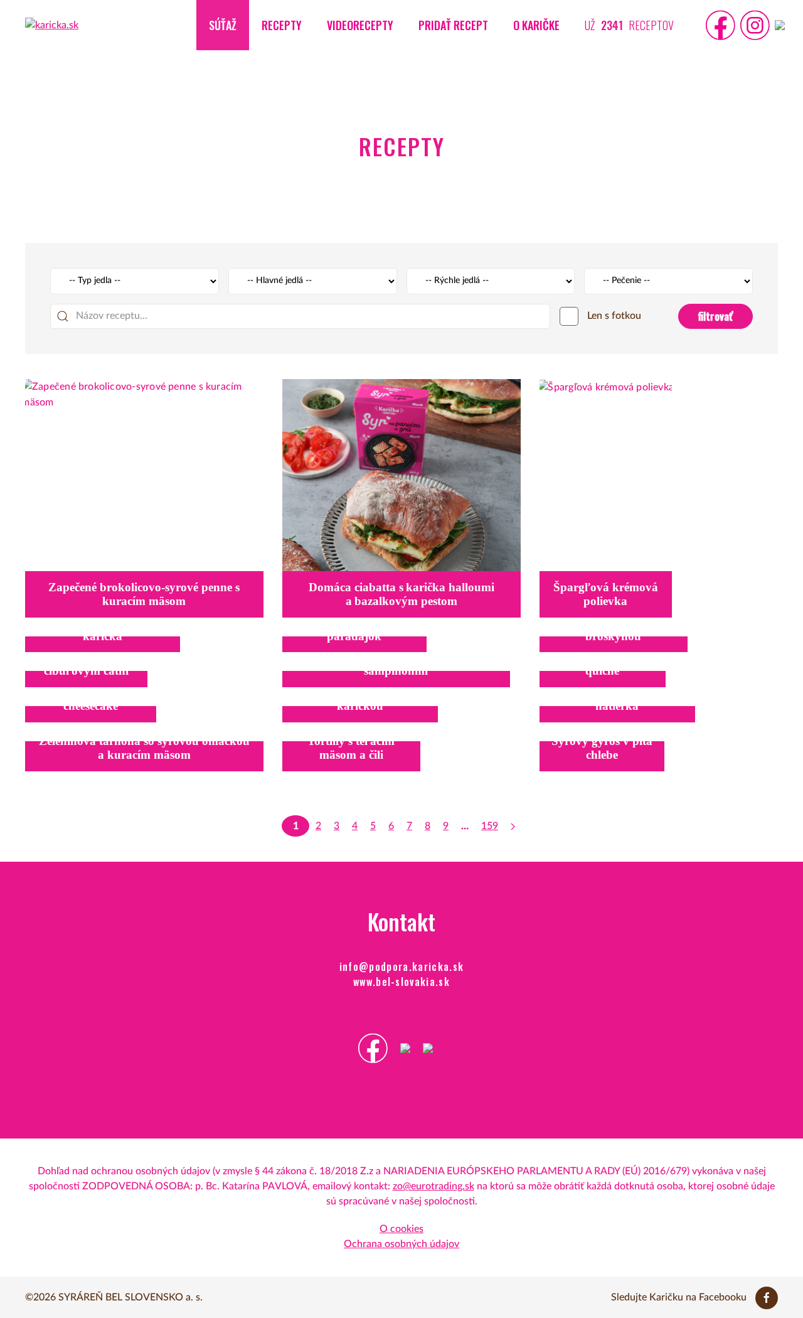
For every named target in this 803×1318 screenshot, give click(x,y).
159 (489, 826)
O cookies (401, 1229)
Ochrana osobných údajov (401, 1244)
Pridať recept (453, 25)
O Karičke (536, 25)
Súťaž (223, 25)
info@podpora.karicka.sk (401, 966)
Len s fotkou (613, 316)
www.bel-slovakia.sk (401, 981)
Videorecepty (360, 25)
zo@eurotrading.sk (433, 1186)
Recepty (282, 25)
